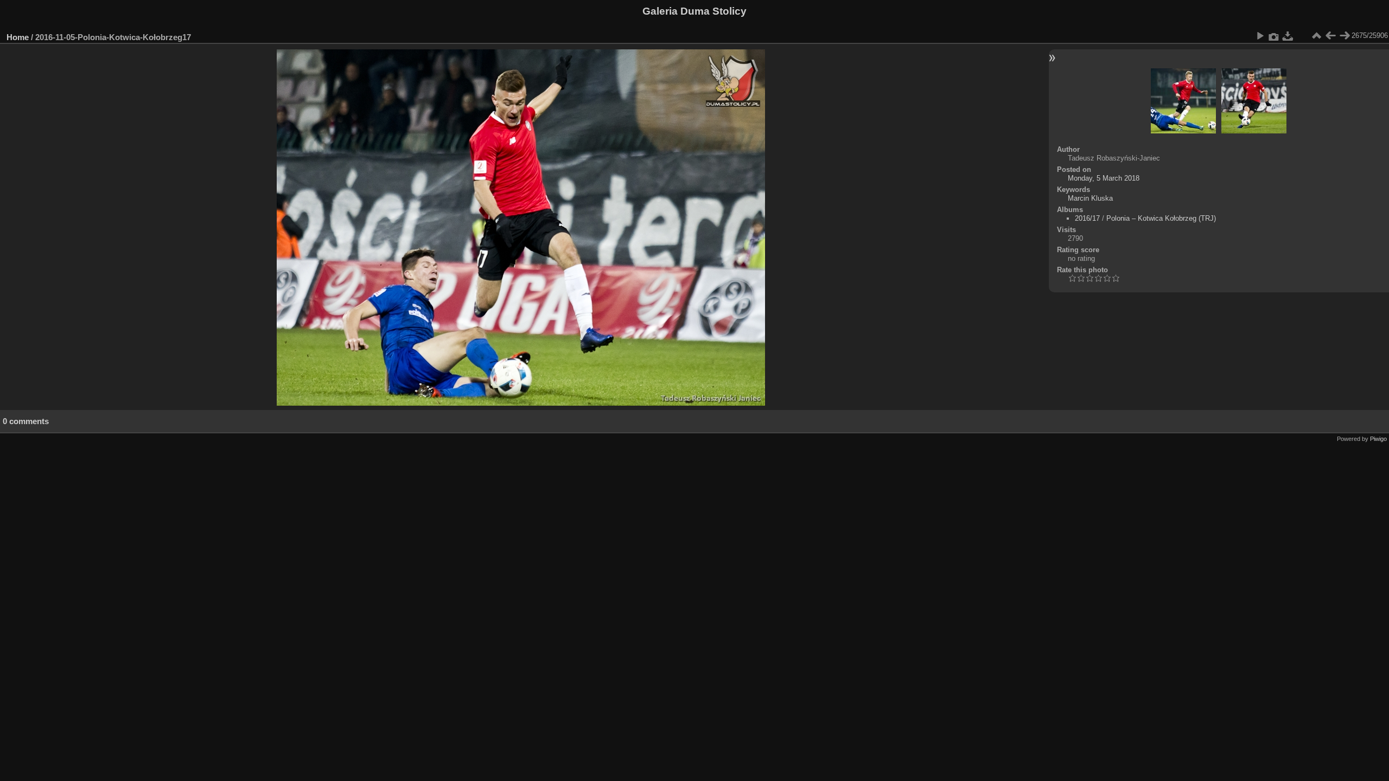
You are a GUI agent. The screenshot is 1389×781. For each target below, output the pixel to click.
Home (18, 37)
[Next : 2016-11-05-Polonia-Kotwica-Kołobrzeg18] (1344, 36)
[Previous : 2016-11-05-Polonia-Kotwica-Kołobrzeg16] (1330, 36)
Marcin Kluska (1090, 198)
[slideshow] (1260, 36)
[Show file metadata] (1274, 36)
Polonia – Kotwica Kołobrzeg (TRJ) (1161, 218)
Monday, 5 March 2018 (1103, 178)
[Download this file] (1288, 36)
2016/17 (1087, 218)
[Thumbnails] (1316, 36)
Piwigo (1378, 439)
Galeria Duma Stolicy (694, 11)
